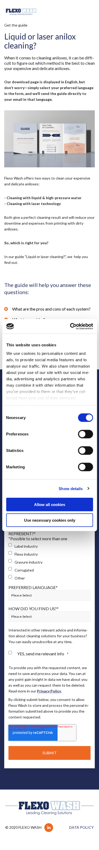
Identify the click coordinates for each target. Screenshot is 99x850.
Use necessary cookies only (49, 520)
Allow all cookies (49, 504)
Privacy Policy (49, 691)
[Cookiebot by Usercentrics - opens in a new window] (70, 326)
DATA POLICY (81, 827)
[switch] (85, 434)
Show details (71, 488)
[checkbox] (49, 562)
